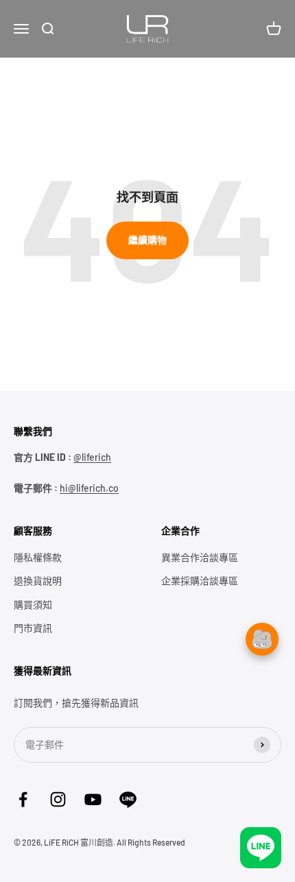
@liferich (92, 457)
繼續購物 (147, 240)
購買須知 (33, 604)
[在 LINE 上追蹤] (128, 799)
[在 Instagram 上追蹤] (58, 799)
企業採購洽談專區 (199, 580)
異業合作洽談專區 (199, 557)
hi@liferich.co (89, 488)
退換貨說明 (38, 580)
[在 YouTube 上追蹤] (93, 799)
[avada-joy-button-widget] (262, 742)
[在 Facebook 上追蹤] (23, 799)
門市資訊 (33, 628)
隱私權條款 (38, 557)
